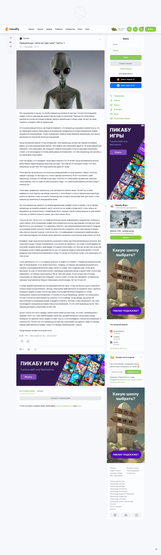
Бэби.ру (113, 509)
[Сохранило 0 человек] (28, 349)
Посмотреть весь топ (118, 348)
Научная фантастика (38, 336)
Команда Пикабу (116, 473)
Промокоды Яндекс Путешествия (122, 494)
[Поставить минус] (11, 47)
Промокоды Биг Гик (117, 481)
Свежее (49, 29)
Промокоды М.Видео (117, 486)
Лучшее (40, 29)
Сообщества (70, 29)
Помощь (113, 468)
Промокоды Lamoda (117, 484)
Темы (87, 29)
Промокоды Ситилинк (118, 499)
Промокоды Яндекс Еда (118, 496)
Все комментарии (27, 391)
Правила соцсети (133, 468)
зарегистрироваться (64, 406)
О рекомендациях (133, 471)
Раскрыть (60, 398)
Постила (113, 504)
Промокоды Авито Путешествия (121, 501)
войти (79, 406)
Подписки (59, 29)
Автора (40, 391)
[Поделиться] (35, 349)
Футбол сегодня (115, 506)
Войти (150, 29)
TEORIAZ (26, 38)
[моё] (21, 336)
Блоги (80, 29)
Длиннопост (52, 336)
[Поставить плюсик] (11, 38)
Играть (126, 238)
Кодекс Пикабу (115, 471)
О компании (131, 473)
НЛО (26, 336)
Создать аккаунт (125, 63)
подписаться (133, 372)
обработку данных (127, 380)
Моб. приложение (116, 476)
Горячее (31, 29)
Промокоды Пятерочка (118, 489)
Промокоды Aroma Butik (118, 491)
